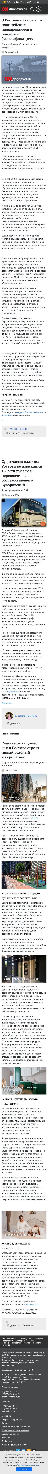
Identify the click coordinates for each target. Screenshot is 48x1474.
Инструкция (26, 1338)
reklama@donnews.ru (11, 1396)
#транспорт (7, 702)
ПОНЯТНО (24, 1469)
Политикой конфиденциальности (28, 1465)
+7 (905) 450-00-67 (10, 1394)
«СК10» (34, 818)
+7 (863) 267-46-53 (10, 1408)
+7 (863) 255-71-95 (10, 1391)
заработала (12, 691)
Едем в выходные (10, 1338)
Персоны (39, 1338)
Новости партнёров (21, 1342)
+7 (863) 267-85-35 (10, 1406)
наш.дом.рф (31, 1304)
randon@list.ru (8, 1411)
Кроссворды (7, 1340)
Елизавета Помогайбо (26, 715)
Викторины (21, 1340)
